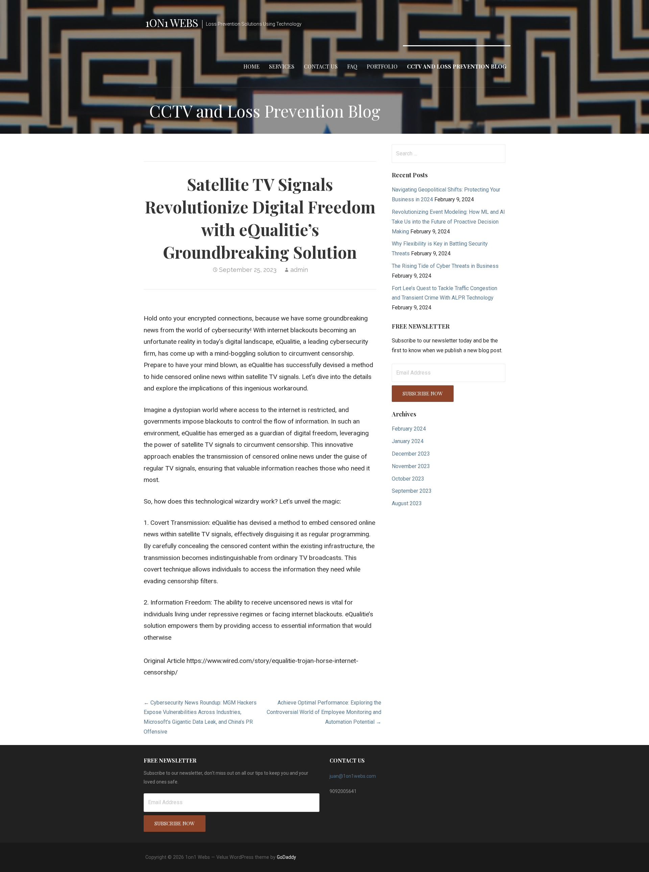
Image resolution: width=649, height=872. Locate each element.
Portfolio (382, 66)
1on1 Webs (171, 22)
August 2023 (407, 503)
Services (281, 66)
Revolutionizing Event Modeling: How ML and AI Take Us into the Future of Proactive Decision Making (448, 222)
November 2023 (411, 466)
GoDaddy (286, 857)
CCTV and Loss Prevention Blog (456, 66)
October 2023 (408, 479)
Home (251, 66)
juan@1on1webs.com (353, 776)
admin (299, 269)
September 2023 (412, 491)
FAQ (352, 66)
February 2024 (409, 429)
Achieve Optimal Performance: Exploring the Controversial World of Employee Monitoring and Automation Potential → (324, 712)
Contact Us (321, 66)
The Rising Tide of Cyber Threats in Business (445, 266)
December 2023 (411, 454)
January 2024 (408, 441)
